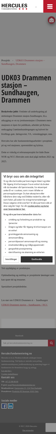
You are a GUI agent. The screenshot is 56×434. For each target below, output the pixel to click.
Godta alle (37, 259)
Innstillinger (11, 259)
